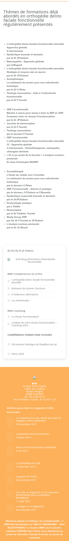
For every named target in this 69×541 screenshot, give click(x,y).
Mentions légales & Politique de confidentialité (32, 521)
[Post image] (10, 422)
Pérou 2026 (17, 354)
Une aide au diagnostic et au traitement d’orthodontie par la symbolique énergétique (37, 495)
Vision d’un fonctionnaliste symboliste (36, 447)
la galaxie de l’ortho (26, 476)
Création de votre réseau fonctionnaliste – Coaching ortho (34, 324)
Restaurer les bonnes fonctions (28, 288)
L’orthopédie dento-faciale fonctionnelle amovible (33, 281)
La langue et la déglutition (30, 506)
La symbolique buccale (28, 463)
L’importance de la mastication (32, 434)
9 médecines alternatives (24, 294)
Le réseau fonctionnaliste (25, 316)
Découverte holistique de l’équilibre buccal (34, 344)
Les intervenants (20, 300)
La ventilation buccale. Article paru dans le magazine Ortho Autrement (38, 419)
